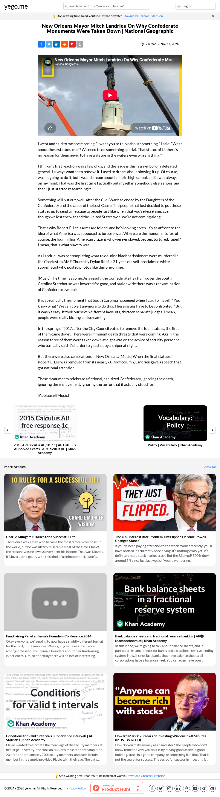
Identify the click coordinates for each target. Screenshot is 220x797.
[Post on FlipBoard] (72, 44)
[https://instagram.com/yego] (169, 788)
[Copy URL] (79, 44)
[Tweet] (49, 44)
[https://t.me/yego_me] (203, 788)
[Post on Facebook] (41, 44)
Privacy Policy (76, 788)
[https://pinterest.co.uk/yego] (186, 788)
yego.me (16, 6)
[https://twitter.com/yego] (160, 788)
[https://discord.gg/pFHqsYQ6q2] (212, 788)
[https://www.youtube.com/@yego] (195, 788)
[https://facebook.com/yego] (152, 788)
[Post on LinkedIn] (56, 44)
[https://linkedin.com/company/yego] (177, 788)
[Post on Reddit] (64, 44)
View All (209, 467)
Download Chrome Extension (143, 16)
